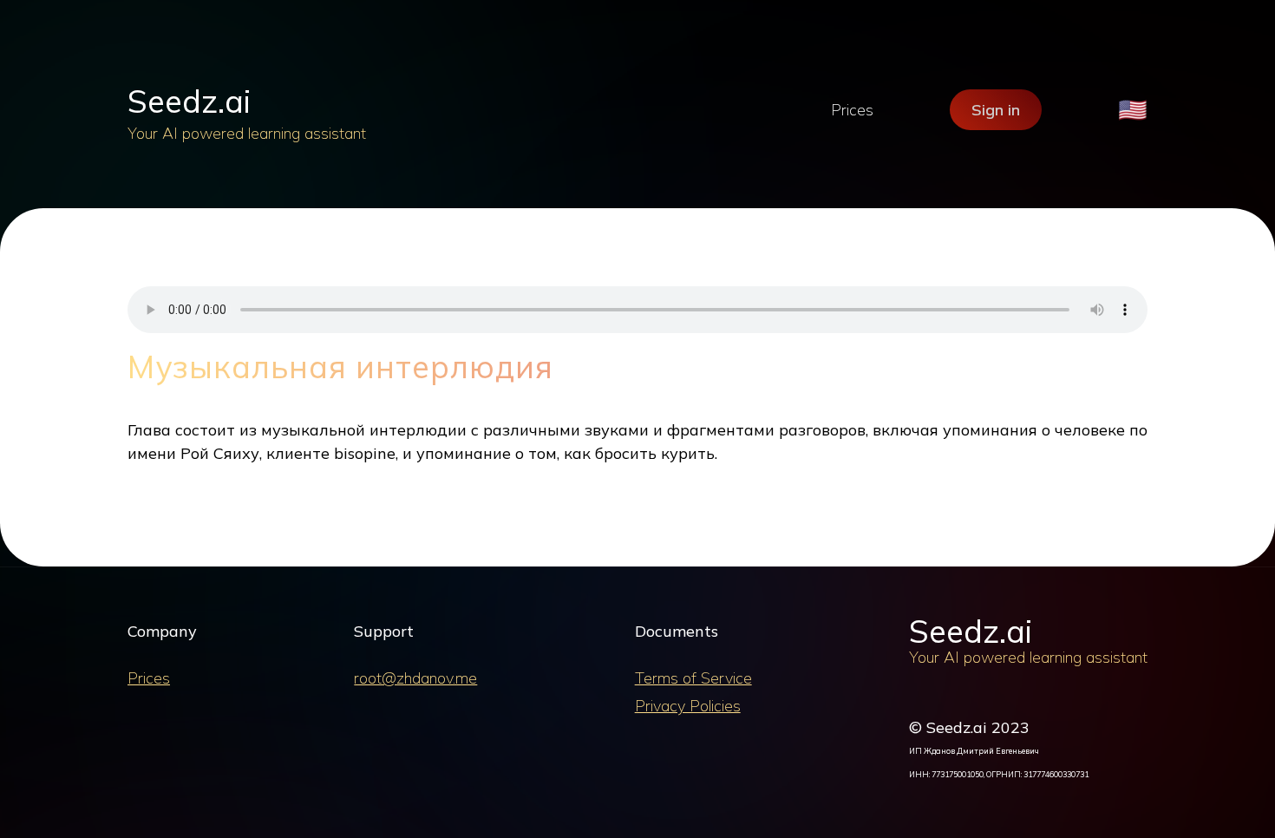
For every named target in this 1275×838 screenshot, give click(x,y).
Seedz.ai (189, 101)
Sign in (995, 110)
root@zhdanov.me (415, 678)
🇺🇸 (1133, 109)
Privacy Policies (688, 706)
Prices (852, 110)
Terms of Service (693, 678)
